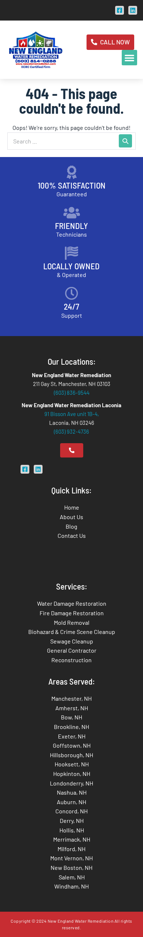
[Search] (125, 140)
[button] (129, 57)
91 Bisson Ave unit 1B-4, (71, 414)
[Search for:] (71, 141)
